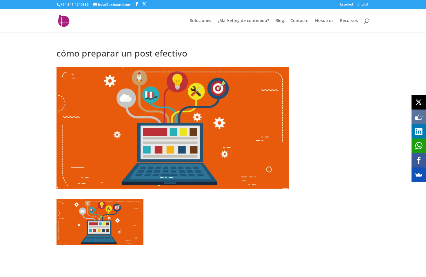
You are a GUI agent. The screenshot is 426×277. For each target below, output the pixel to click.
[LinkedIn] (419, 131)
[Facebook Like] (419, 117)
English (363, 5)
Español (346, 5)
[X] (419, 102)
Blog (279, 21)
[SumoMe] (419, 174)
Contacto (299, 21)
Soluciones (200, 21)
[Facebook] (419, 160)
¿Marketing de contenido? (243, 21)
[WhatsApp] (419, 145)
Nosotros (324, 21)
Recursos (349, 21)
